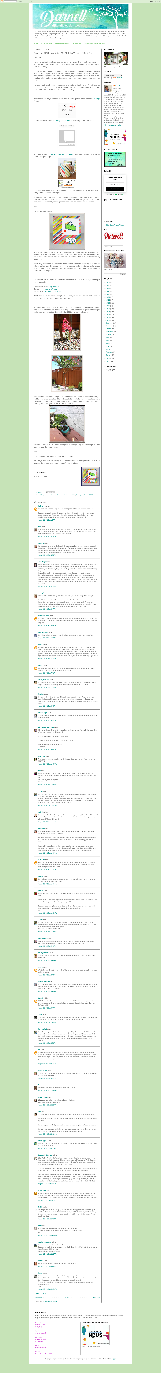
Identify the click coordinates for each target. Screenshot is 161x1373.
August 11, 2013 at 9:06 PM (47, 1064)
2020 (108, 300)
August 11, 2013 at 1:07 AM (47, 520)
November (109, 326)
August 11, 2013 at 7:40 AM (47, 658)
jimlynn (40, 890)
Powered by (110, 194)
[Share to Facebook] (52, 492)
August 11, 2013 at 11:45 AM (47, 884)
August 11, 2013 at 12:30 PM (47, 913)
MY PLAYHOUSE (46, 43)
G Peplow (41, 859)
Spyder (40, 876)
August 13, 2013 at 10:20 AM (47, 1219)
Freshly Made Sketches (64, 495)
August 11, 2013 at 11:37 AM (47, 853)
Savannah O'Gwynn (45, 1155)
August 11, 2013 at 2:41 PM (47, 946)
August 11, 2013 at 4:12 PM (47, 960)
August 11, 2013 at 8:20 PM (47, 1043)
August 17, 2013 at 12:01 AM (47, 1289)
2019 (108, 303)
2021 (108, 297)
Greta (40, 1085)
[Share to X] (51, 492)
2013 (108, 320)
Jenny (40, 1273)
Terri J (40, 967)
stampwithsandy (44, 615)
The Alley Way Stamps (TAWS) (62, 154)
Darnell (117, 86)
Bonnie (40, 1260)
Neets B (41, 543)
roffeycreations (43, 632)
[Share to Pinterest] (54, 492)
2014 (108, 317)
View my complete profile (112, 125)
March (108, 349)
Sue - (40, 526)
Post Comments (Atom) (50, 1301)
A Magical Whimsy (50, 289)
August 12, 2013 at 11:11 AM (47, 1134)
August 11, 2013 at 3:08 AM (47, 555)
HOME (36, 43)
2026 (108, 282)
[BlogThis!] (49, 492)
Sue (39, 770)
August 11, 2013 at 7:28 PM (47, 1022)
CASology (96, 99)
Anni (40, 1225)
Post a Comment (41, 1293)
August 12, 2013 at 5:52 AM (47, 1105)
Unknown (41, 506)
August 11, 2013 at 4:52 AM (47, 625)
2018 (108, 306)
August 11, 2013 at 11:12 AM (47, 822)
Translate (119, 78)
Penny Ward (42, 1029)
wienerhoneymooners (46, 727)
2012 (108, 358)
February (109, 352)
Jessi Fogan (42, 562)
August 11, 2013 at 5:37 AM (47, 638)
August (108, 334)
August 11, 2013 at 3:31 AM (47, 586)
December (109, 323)
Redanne (41, 828)
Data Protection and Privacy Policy (94, 43)
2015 (108, 314)
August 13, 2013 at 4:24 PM (47, 1266)
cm (39, 1050)
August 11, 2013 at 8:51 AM (47, 720)
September (110, 331)
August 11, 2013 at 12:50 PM (47, 931)
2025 (108, 285)
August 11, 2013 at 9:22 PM (47, 1078)
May (107, 343)
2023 (108, 291)
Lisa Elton (41, 756)
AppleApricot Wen (44, 1242)
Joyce (40, 1014)
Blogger (113, 1359)
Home (67, 1298)
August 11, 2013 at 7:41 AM (47, 673)
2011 (108, 361)
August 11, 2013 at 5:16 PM (47, 991)
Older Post (96, 1298)
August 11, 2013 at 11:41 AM (47, 869)
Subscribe (115, 189)
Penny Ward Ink (53, 287)
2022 (108, 294)
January (109, 355)
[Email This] (47, 492)
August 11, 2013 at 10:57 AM (47, 805)
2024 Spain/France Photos (115, 225)
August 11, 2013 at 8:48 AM (47, 706)
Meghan (41, 694)
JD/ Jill (40, 791)
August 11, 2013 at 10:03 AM (47, 764)
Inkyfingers (42, 1190)
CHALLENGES (76, 43)
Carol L (40, 998)
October (109, 329)
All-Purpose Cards (44, 495)
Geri (39, 1111)
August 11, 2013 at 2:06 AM (47, 536)
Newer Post (38, 1298)
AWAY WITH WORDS (62, 43)
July (107, 337)
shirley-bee (42, 593)
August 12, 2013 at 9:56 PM (47, 1184)
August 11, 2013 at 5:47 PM (47, 1008)
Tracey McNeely (43, 680)
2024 (108, 288)
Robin (40, 1207)
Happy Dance (43, 938)
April (107, 346)
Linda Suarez (43, 1070)
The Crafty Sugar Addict (52, 291)
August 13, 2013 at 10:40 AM (47, 1235)
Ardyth (40, 812)
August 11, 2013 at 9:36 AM (47, 749)
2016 (108, 311)
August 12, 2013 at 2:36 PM (47, 1148)
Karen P (41, 644)
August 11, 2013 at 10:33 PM (47, 1090)
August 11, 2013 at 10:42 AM (47, 784)
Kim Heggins (42, 1141)
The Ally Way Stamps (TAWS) (84, 495)
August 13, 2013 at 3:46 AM (47, 1200)
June (108, 340)
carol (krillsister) (43, 953)
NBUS (73, 495)
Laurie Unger (42, 713)
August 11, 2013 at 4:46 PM (47, 975)
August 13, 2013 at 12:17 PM (47, 1254)
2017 (108, 309)
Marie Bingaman (44, 981)
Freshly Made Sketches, (64, 121)
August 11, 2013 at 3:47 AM (47, 609)
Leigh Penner (43, 1097)
